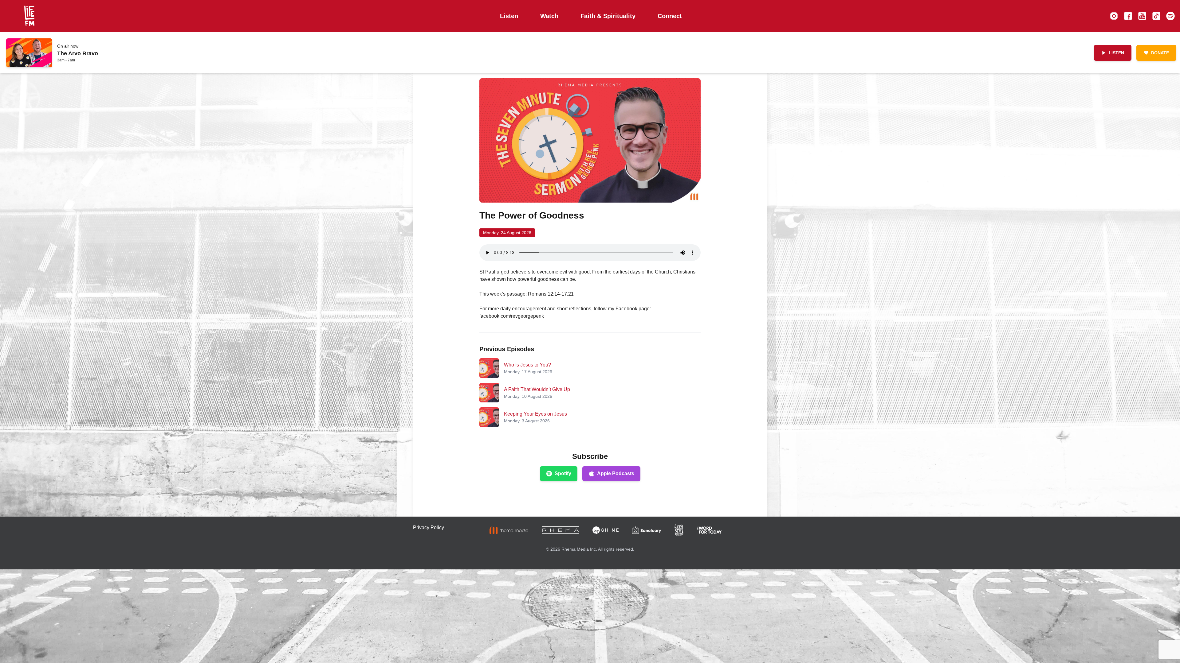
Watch (549, 16)
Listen (509, 16)
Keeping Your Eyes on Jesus (535, 414)
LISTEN (1116, 52)
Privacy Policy (428, 527)
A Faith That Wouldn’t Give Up (537, 389)
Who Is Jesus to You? (527, 364)
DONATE (1160, 52)
